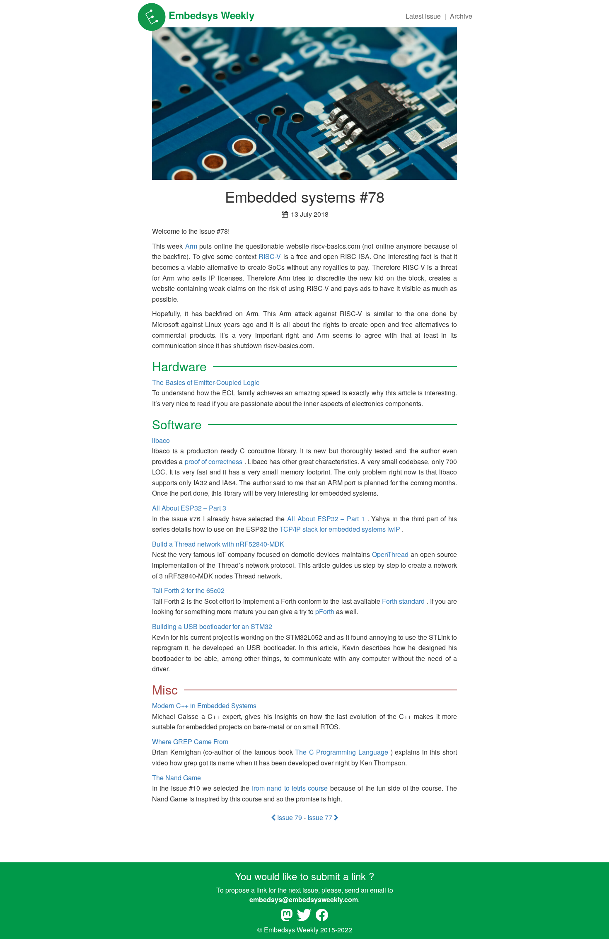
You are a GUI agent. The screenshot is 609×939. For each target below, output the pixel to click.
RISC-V (270, 256)
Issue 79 (290, 817)
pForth (324, 611)
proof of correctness (214, 461)
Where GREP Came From (190, 741)
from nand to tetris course (290, 788)
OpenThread (390, 554)
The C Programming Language (341, 752)
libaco (161, 440)
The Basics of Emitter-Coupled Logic (205, 382)
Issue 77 (320, 817)
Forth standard (403, 601)
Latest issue (423, 16)
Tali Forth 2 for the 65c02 (188, 590)
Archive (461, 16)
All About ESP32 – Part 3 (189, 508)
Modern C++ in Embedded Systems (204, 705)
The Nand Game (176, 777)
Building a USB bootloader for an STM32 (212, 626)
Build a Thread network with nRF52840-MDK (218, 544)
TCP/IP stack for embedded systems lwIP (340, 529)
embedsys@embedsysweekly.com (303, 899)
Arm (191, 246)
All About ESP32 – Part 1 (326, 518)
